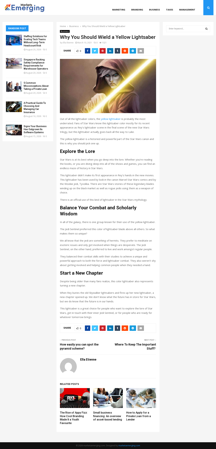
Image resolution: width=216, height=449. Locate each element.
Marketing (118, 9)
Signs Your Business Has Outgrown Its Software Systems (35, 129)
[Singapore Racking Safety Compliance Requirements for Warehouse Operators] (14, 63)
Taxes (169, 9)
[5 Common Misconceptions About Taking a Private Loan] (14, 86)
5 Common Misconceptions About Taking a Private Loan (36, 86)
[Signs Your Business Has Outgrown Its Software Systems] (14, 130)
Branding (137, 9)
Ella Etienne (68, 42)
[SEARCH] (206, 28)
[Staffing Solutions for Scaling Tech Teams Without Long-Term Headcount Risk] (14, 40)
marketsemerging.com (129, 445)
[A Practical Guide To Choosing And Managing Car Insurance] (14, 106)
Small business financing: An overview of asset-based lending (107, 416)
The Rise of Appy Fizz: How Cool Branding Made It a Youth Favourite (74, 418)
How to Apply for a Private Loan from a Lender (138, 416)
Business (154, 9)
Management (187, 9)
